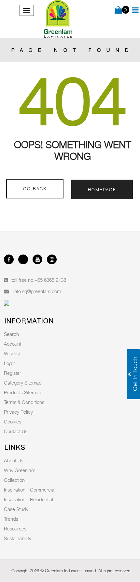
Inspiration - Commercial (29, 490)
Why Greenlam (19, 470)
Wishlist (12, 353)
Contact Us (15, 431)
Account (12, 344)
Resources (15, 528)
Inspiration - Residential (28, 499)
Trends (11, 519)
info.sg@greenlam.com (37, 291)
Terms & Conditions (24, 402)
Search (11, 334)
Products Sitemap (22, 392)
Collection (14, 480)
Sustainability (17, 538)
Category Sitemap (23, 383)
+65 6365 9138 (50, 280)
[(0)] (118, 10)
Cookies (12, 421)
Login (9, 363)
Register (12, 373)
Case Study (16, 509)
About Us (13, 460)
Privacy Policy (18, 412)
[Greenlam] (58, 19)
